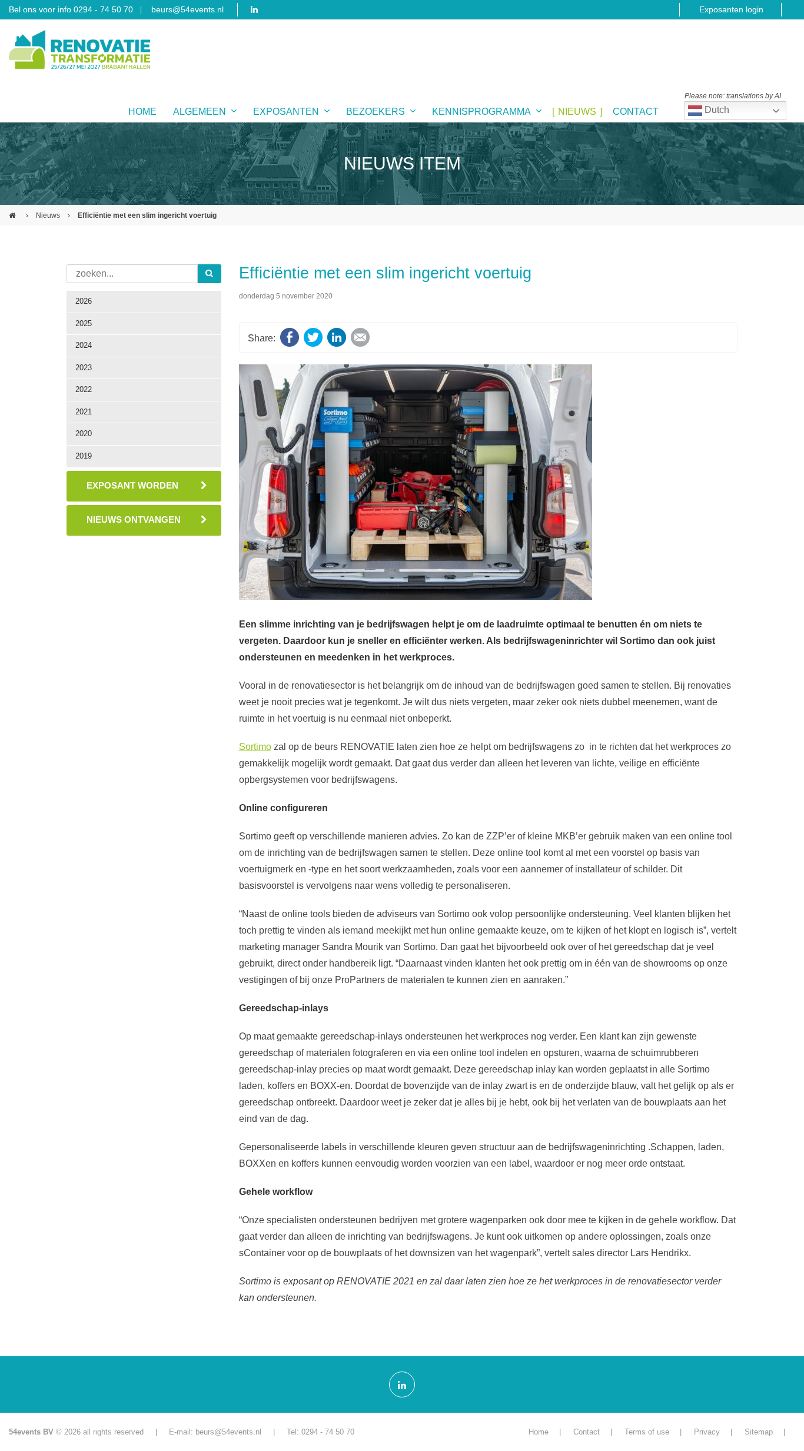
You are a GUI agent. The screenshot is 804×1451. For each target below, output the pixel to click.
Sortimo (255, 747)
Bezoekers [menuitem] (375, 112)
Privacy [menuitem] (707, 1431)
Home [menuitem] (142, 112)
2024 (83, 345)
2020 (83, 433)
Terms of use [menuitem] (646, 1431)
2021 (83, 411)
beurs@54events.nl (187, 9)
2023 (83, 367)
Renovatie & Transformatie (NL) (13, 210)
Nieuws (48, 215)
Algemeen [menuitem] (199, 112)
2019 (83, 455)
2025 (83, 323)
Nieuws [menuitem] (577, 112)
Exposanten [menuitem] (286, 112)
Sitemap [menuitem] (759, 1431)
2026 (83, 301)
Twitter (313, 337)
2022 (83, 389)
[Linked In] (402, 1384)
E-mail (360, 337)
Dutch (715, 110)
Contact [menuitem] (636, 112)
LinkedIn (336, 337)
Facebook (289, 337)
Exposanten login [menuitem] (731, 9)
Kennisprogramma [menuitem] (481, 112)
